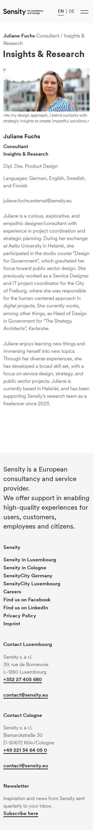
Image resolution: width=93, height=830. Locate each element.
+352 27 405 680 (22, 679)
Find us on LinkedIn (25, 608)
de (71, 11)
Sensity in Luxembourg (29, 560)
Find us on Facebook (27, 600)
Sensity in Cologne (24, 568)
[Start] (23, 11)
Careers (12, 592)
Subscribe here (20, 813)
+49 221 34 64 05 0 (25, 750)
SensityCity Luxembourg (31, 584)
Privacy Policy (19, 616)
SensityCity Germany (27, 576)
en (61, 11)
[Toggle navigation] (84, 11)
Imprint (11, 624)
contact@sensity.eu (25, 695)
